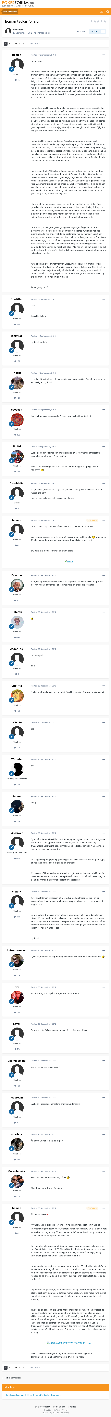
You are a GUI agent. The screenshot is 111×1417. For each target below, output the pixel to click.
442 (18, 600)
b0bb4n (17, 722)
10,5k (18, 1196)
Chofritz (16, 685)
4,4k (18, 637)
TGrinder (17, 759)
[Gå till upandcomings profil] (17, 1070)
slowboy (16, 1134)
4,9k (18, 858)
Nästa (17, 44)
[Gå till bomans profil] (8, 31)
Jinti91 (16, 446)
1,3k (18, 361)
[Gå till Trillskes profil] (17, 383)
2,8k (18, 1159)
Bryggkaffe (38, 1395)
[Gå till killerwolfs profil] (17, 843)
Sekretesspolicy (42, 1406)
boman (19, 29)
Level (16, 1023)
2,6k (18, 1012)
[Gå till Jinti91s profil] (17, 456)
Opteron (16, 612)
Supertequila (16, 1171)
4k (18, 80)
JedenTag (16, 648)
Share (82, 31)
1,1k (18, 1049)
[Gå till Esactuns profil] (17, 585)
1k (18, 508)
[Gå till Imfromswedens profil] (17, 960)
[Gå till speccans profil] (17, 419)
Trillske (16, 372)
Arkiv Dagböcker (42, 33)
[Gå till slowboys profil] (17, 1144)
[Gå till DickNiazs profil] (17, 346)
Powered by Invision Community (55, 1413)
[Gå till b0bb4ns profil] (17, 732)
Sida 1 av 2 (34, 44)
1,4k (18, 784)
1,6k (18, 975)
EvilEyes (28, 1395)
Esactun (16, 575)
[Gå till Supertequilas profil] (17, 1181)
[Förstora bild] (42, 470)
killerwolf (17, 833)
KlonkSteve (10, 1395)
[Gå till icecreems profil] (17, 1107)
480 (18, 1122)
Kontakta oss (59, 1406)
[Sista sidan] (24, 44)
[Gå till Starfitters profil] (17, 309)
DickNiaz (16, 335)
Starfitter (17, 299)
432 (18, 435)
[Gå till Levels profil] (17, 1034)
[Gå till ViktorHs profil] (17, 901)
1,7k (18, 711)
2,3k (18, 917)
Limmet (17, 796)
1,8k (18, 748)
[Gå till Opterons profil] (17, 622)
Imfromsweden (16, 950)
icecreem (17, 1097)
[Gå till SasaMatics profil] (17, 493)
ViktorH (17, 891)
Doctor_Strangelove (53, 1395)
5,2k (18, 398)
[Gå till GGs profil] (17, 997)
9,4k (18, 324)
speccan (16, 409)
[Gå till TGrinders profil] (17, 769)
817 (18, 471)
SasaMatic (17, 483)
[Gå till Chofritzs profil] (17, 695)
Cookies (72, 1406)
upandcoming (17, 1060)
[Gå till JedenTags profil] (17, 659)
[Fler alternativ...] (104, 55)
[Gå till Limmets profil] (17, 806)
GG (17, 987)
